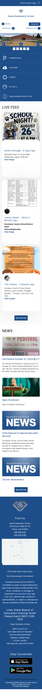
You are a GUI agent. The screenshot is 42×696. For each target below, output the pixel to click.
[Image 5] (28, 48)
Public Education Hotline (20, 624)
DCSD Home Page (28, 3)
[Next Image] (38, 44)
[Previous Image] (3, 44)
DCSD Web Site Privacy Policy (20, 571)
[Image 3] (21, 48)
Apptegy (26, 686)
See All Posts (21, 318)
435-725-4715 (20, 532)
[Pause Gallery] (21, 44)
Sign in (34, 24)
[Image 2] (17, 48)
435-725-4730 (20, 535)
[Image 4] (24, 48)
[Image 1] (14, 48)
